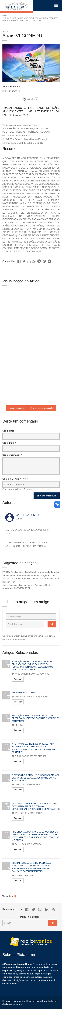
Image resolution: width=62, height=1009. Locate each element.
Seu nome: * (8, 430)
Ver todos (7, 896)
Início (4, 16)
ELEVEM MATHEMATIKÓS (23, 693)
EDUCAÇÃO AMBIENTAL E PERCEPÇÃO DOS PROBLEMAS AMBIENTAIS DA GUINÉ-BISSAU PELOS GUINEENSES (35, 718)
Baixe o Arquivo (17, 408)
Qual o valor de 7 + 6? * (15, 478)
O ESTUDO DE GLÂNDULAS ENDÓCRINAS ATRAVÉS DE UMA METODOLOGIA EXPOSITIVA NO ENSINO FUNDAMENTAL (35, 778)
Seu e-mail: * (9, 442)
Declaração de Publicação (42, 408)
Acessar (18, 679)
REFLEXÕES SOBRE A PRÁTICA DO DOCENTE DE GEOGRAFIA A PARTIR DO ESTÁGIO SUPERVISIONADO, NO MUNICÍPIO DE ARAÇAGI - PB (36, 806)
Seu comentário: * (12, 455)
